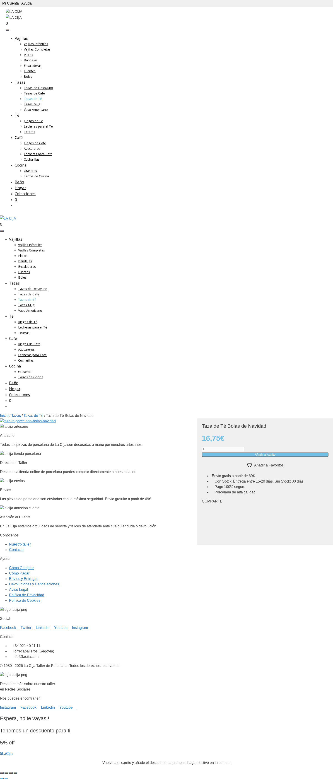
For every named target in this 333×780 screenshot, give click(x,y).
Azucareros (32, 148)
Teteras (29, 132)
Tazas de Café (34, 93)
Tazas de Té (33, 99)
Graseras (30, 171)
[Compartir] (11, 773)
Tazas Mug (32, 104)
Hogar (20, 187)
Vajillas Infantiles (36, 44)
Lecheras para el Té (38, 126)
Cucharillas (31, 159)
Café (19, 137)
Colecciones (25, 193)
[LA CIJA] (14, 17)
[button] (265, 510)
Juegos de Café (35, 143)
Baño (19, 181)
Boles (28, 76)
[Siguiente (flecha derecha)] (6, 778)
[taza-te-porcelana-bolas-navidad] (28, 421)
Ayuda (26, 3)
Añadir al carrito (265, 454)
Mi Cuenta (10, 3)
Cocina (21, 165)
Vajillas (21, 38)
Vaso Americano (36, 109)
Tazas (20, 82)
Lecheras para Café (38, 154)
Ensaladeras (32, 65)
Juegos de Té (33, 121)
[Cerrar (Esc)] (15, 773)
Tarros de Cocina (36, 176)
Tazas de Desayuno (38, 88)
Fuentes (30, 71)
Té (17, 115)
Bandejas (31, 60)
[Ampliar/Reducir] (2, 773)
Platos (28, 55)
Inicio (4, 416)
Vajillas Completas (37, 49)
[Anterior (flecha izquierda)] (2, 778)
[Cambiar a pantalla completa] (6, 773)
